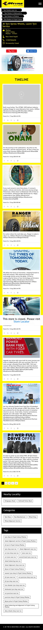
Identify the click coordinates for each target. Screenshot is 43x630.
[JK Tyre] (13, 4)
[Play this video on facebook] (21, 95)
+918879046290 (11, 40)
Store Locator (21, 321)
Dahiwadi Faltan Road (25, 501)
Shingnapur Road (10, 501)
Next (12, 483)
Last (16, 483)
